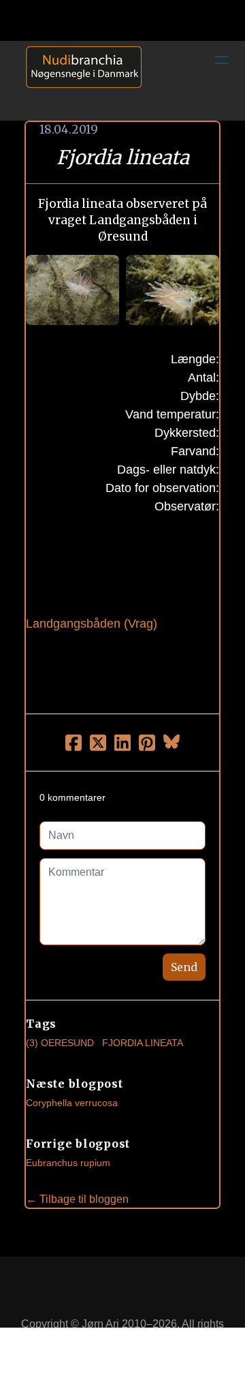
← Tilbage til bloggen (77, 1199)
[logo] (79, 80)
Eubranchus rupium (68, 1162)
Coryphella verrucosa (72, 1102)
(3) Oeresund (60, 1042)
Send (184, 967)
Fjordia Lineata (142, 1042)
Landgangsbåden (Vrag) (91, 623)
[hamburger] (222, 60)
